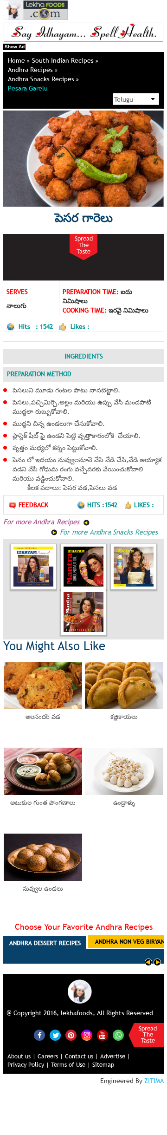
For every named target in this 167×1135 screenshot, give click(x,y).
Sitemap (103, 1064)
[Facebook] (39, 1035)
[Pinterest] (71, 1035)
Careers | (50, 1056)
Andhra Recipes (31, 69)
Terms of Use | (70, 1064)
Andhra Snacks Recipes (42, 79)
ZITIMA (154, 1080)
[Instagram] (86, 1034)
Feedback (33, 505)
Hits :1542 (103, 505)
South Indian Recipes (64, 60)
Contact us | (81, 1056)
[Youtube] (102, 1035)
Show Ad (15, 46)
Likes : (144, 505)
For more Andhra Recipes (42, 521)
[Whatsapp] (118, 1035)
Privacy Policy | (28, 1064)
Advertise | (115, 1056)
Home (17, 60)
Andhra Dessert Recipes (45, 943)
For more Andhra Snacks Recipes (108, 531)
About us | (21, 1056)
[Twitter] (55, 1035)
